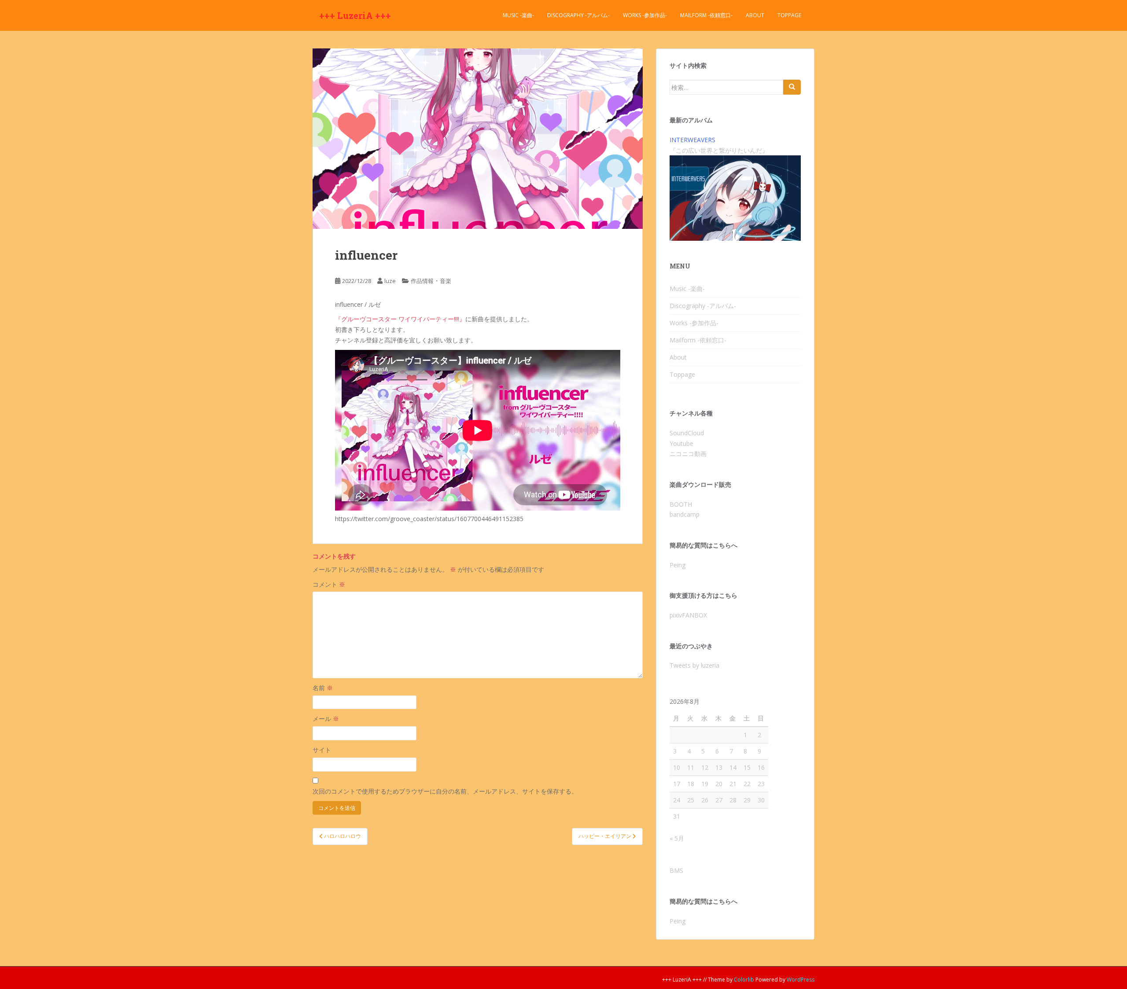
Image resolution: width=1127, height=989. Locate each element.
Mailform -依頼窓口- (706, 15)
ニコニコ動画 (688, 453)
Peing (677, 565)
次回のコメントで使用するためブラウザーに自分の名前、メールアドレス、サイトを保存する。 (445, 791)
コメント (329, 584)
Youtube (681, 443)
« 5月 (677, 838)
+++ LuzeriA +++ (355, 15)
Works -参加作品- (645, 15)
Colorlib (744, 979)
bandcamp (685, 514)
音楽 (445, 281)
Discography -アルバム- (578, 15)
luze (390, 281)
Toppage (789, 15)
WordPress (800, 979)
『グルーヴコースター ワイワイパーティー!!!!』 (400, 319)
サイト (322, 750)
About (755, 15)
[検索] (792, 87)
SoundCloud (687, 433)
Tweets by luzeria (694, 665)
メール (326, 718)
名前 (323, 688)
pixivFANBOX (688, 615)
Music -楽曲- (518, 15)
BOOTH (681, 504)
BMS (676, 870)
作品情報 (422, 281)
